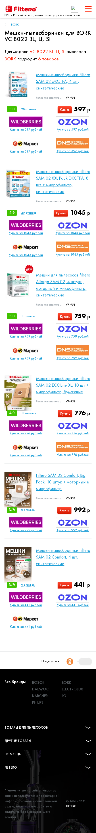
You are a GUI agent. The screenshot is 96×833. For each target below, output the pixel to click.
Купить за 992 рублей (26, 530)
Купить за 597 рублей (26, 129)
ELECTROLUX (72, 689)
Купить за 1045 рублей (26, 233)
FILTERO (10, 767)
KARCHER (40, 695)
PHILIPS (38, 702)
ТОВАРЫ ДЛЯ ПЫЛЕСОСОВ (26, 727)
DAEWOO (41, 689)
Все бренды (15, 681)
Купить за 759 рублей (26, 336)
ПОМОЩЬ (12, 754)
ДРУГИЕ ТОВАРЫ (17, 740)
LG (64, 695)
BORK (15, 24)
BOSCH (38, 682)
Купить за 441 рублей (26, 605)
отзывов (28, 109)
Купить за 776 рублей (26, 433)
